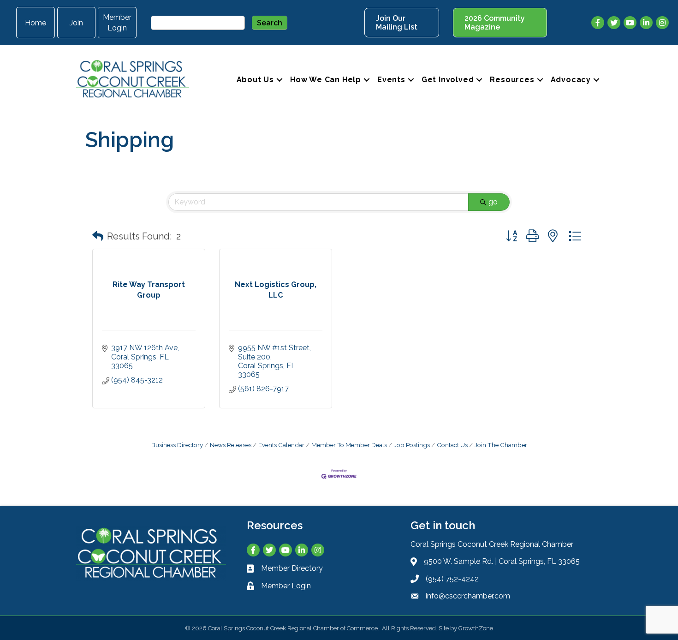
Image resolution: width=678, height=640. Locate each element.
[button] (97, 236)
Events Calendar (281, 445)
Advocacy (571, 79)
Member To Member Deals (349, 445)
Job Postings (412, 445)
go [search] (493, 201)
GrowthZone (475, 628)
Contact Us (452, 445)
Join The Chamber (501, 445)
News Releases (230, 445)
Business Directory (177, 445)
